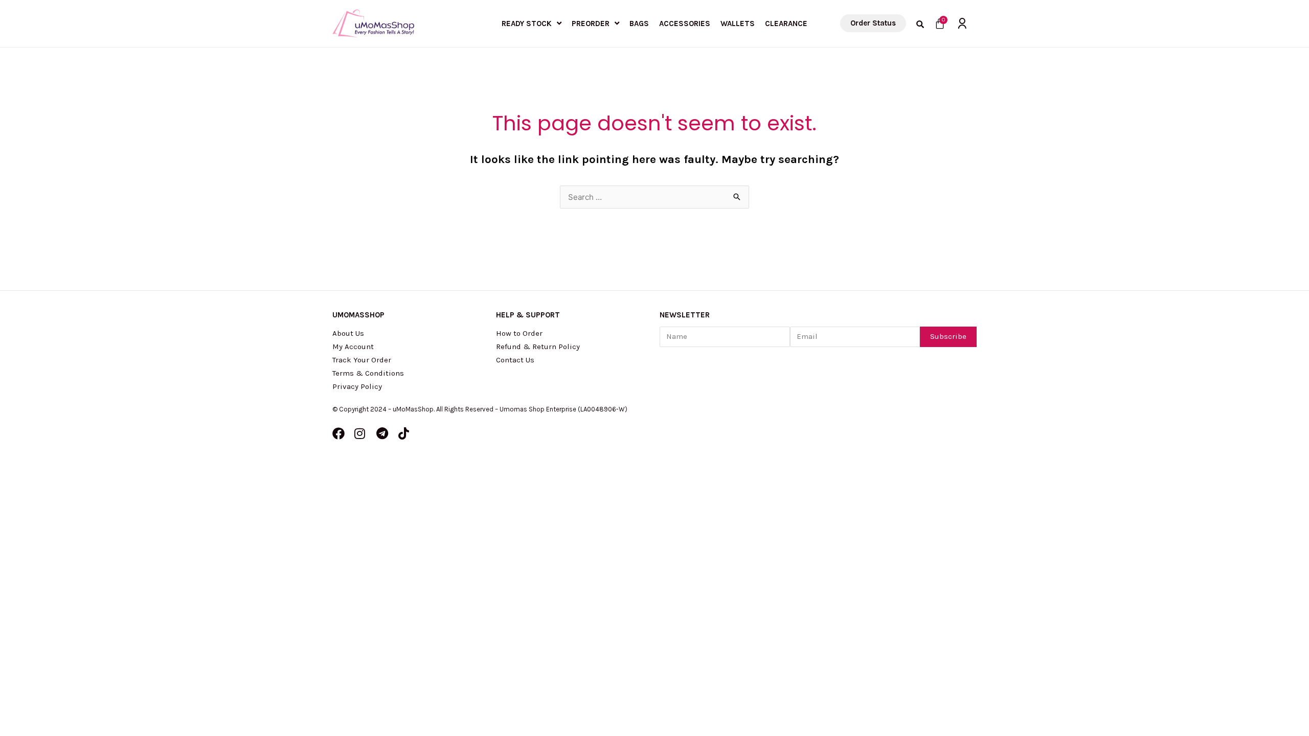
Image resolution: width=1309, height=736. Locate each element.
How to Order (519, 333)
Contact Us (515, 359)
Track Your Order (361, 359)
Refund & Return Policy (538, 346)
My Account (353, 346)
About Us (348, 333)
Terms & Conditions (368, 373)
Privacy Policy (357, 386)
